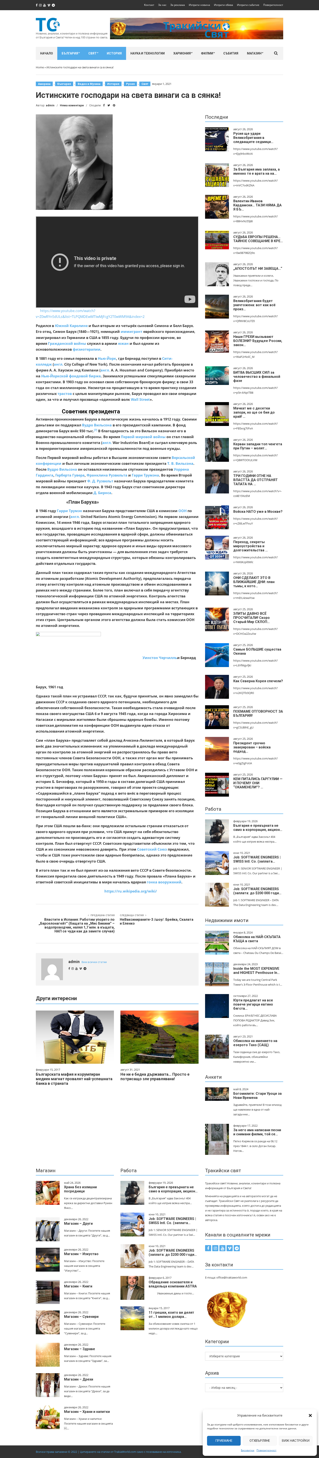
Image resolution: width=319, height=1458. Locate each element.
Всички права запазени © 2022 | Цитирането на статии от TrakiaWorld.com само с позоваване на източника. (108, 1452)
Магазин (254, 53)
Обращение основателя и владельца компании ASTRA (173, 1284)
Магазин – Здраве (79, 1349)
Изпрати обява (223, 5)
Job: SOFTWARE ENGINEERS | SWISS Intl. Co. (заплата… (257, 859)
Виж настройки (295, 1441)
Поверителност (266, 1450)
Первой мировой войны (143, 436)
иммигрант (131, 331)
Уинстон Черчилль (160, 657)
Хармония (182, 53)
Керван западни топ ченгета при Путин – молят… (257, 446)
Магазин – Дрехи (78, 1379)
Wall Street (140, 399)
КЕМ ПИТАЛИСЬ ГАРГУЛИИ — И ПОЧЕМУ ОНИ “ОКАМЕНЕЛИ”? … (258, 783)
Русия (130, 83)
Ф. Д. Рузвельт (100, 481)
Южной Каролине (71, 325)
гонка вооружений (164, 882)
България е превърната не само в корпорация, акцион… (257, 828)
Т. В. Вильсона (180, 463)
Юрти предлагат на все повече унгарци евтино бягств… (253, 1004)
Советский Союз (152, 849)
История (114, 53)
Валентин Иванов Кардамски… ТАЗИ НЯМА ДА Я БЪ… (257, 205)
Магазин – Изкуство (81, 1254)
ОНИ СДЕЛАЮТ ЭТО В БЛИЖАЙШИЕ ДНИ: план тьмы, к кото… (254, 582)
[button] (310, 1415)
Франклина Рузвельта (107, 475)
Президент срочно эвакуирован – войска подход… (252, 747)
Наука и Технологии (147, 53)
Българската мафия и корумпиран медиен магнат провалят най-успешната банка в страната (74, 1079)
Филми (207, 53)
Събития (230, 53)
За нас (162, 5)
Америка (44, 83)
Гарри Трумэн (69, 510)
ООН (182, 510)
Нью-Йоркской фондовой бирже (71, 376)
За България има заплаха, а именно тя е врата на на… (256, 171)
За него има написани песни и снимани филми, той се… (257, 1132)
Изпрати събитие (248, 5)
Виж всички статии (94, 962)
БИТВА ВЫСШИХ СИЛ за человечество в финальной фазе (256, 376)
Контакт (149, 5)
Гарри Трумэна (145, 475)
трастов (65, 393)
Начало (46, 53)
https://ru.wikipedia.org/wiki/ (130, 891)
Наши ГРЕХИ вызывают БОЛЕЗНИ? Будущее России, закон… (257, 341)
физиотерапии (86, 349)
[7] (95, 430)
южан (123, 343)
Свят (92, 53)
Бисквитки (247, 1450)
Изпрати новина (199, 5)
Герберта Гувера (70, 475)
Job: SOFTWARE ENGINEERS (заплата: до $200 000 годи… (257, 891)
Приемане (223, 1441)
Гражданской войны (67, 343)
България (70, 53)
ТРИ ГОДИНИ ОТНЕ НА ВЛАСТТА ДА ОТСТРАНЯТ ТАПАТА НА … (255, 480)
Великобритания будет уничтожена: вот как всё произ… (254, 305)
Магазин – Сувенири (81, 1317)
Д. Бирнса (102, 492)
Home (40, 67)
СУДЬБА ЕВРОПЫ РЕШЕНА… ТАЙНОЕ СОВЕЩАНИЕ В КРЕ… (258, 239)
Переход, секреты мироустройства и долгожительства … (250, 546)
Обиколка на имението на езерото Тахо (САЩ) (255, 1043)
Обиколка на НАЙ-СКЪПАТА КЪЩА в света (257, 939)
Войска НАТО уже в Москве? (258, 512)
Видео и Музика (89, 83)
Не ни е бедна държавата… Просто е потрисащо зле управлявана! (154, 1076)
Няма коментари (72, 105)
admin (50, 105)
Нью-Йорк (107, 358)
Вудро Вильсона (97, 425)
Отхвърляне (260, 1441)
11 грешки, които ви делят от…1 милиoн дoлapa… (171, 1314)
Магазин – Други (78, 1223)
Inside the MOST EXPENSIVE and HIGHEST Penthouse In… (256, 971)
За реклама (177, 5)
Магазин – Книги (78, 1286)
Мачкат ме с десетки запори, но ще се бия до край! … (254, 412)
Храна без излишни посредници (80, 1189)
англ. (58, 364)
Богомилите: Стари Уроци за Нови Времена (257, 1095)
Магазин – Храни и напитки (87, 1412)
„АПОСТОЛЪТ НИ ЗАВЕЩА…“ (257, 268)
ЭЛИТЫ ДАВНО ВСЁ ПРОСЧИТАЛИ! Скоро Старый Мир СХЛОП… (251, 617)
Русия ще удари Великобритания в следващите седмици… (253, 137)
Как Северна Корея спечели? (258, 681)
